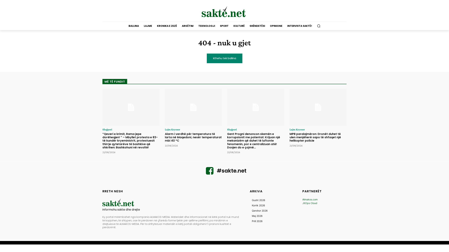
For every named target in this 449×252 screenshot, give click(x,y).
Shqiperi (107, 129)
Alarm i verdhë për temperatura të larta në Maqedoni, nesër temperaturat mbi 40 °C (193, 137)
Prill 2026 (257, 221)
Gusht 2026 (258, 200)
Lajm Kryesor (172, 129)
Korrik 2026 (258, 205)
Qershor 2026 (260, 210)
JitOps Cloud (309, 203)
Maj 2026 (257, 215)
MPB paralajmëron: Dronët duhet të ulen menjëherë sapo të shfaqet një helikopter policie (315, 137)
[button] (318, 26)
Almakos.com (310, 199)
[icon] (210, 173)
